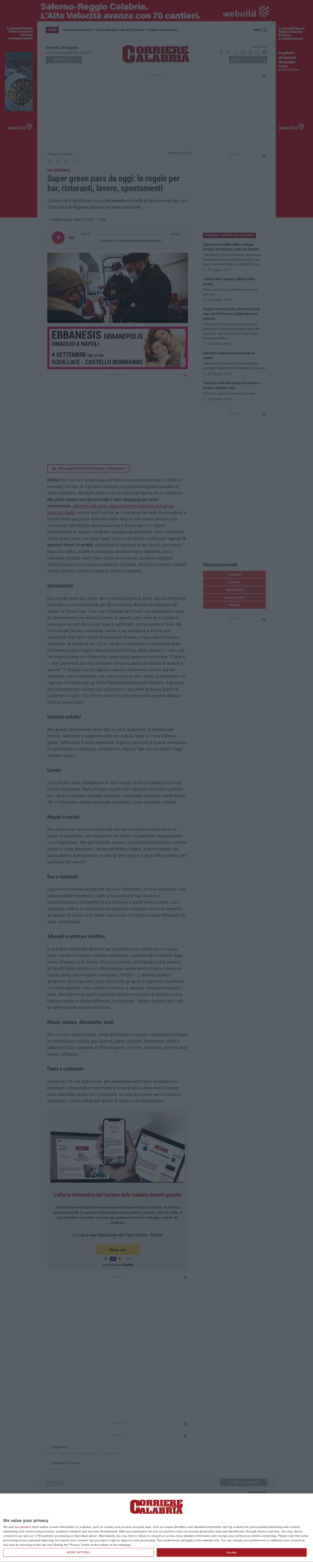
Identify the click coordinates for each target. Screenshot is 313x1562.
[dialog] (156, 1528)
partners (25, 1526)
